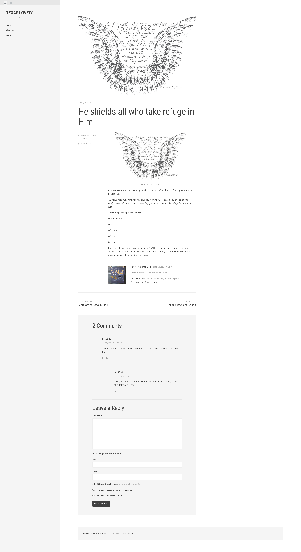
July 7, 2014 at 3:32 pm (123, 376)
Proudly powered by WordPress (97, 533)
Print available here (150, 184)
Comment (97, 416)
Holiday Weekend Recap (181, 303)
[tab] (5, 3)
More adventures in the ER (94, 303)
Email (95, 471)
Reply (105, 357)
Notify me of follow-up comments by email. (113, 490)
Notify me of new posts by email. (108, 496)
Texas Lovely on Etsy (161, 266)
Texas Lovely (19, 13)
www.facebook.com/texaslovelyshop (162, 278)
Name (95, 459)
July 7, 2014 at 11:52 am (112, 343)
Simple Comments (131, 483)
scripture (85, 136)
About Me (10, 30)
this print (184, 247)
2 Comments (86, 144)
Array (130, 533)
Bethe (93, 103)
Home (8, 25)
